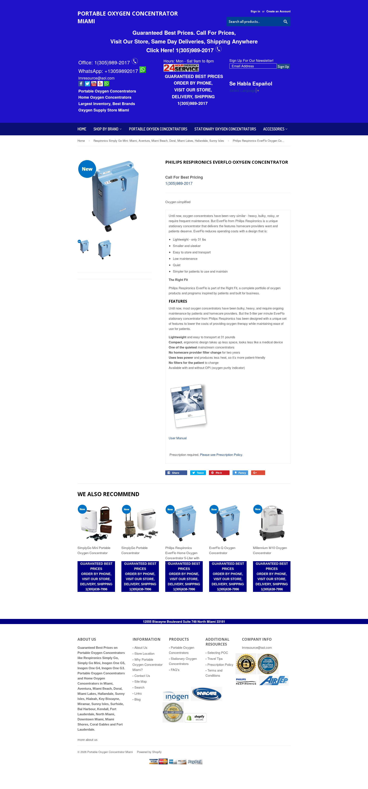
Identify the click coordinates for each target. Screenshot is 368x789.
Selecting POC (217, 652)
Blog (137, 699)
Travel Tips (215, 658)
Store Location (144, 653)
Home (82, 129)
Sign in (255, 11)
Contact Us (142, 675)
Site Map (140, 681)
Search (139, 687)
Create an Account (278, 11)
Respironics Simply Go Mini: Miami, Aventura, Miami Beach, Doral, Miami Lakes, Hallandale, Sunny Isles (158, 141)
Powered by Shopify (149, 752)
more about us (88, 739)
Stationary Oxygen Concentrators (225, 129)
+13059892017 (122, 70)
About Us (140, 647)
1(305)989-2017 (112, 62)
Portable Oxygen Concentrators (158, 129)
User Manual (178, 438)
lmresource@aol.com (96, 78)
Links (138, 693)
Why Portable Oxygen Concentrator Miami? (147, 664)
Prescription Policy (220, 664)
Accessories (274, 129)
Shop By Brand (106, 129)
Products (179, 639)
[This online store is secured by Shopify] (246, 673)
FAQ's (175, 669)
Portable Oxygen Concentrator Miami (128, 17)
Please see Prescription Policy (221, 454)
